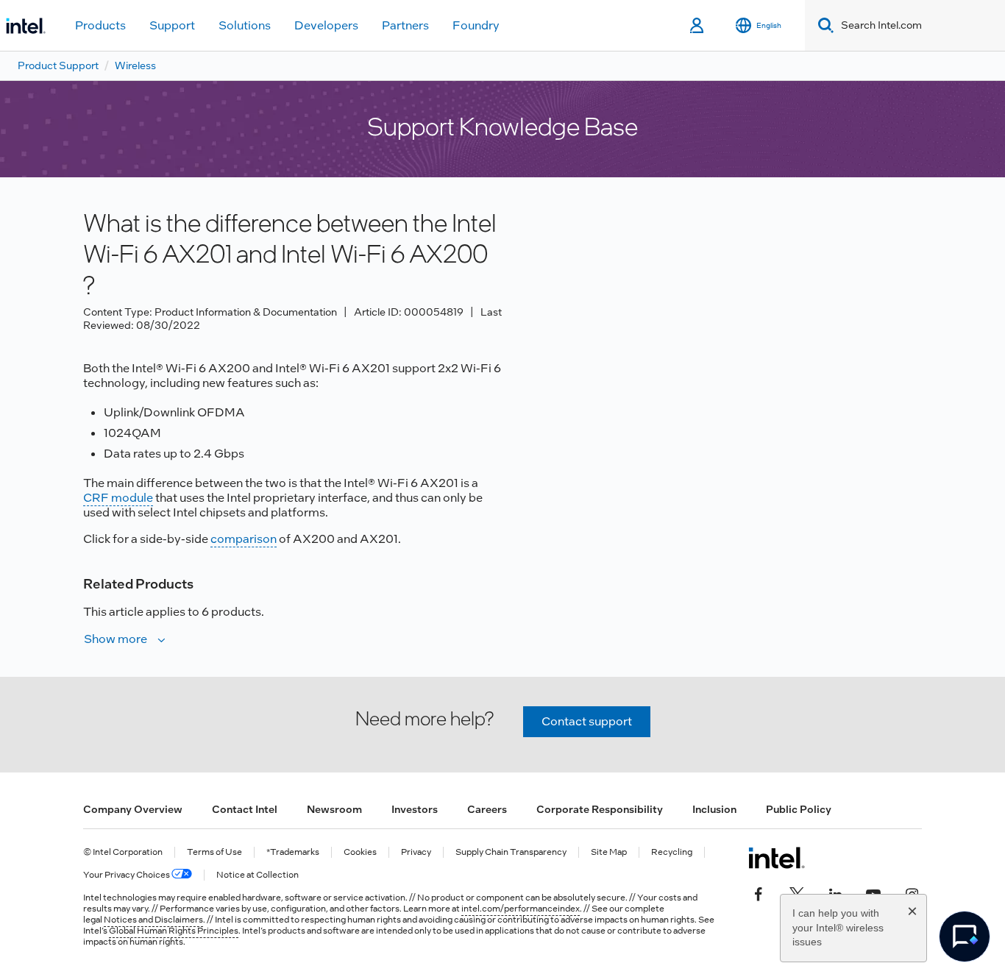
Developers (326, 25)
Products (100, 25)
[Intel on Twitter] (796, 893)
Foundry (476, 25)
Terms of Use (214, 852)
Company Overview (132, 809)
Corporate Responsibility (599, 809)
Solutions (245, 25)
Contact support (586, 721)
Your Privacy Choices (127, 875)
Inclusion (714, 809)
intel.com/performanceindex (520, 908)
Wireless (135, 65)
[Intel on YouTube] (873, 893)
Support (172, 25)
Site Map (609, 852)
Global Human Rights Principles (173, 931)
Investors (414, 809)
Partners (405, 25)
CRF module (118, 497)
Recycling (671, 852)
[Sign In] (698, 25)
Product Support (58, 65)
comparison (243, 539)
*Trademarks (292, 852)
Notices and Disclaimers (153, 920)
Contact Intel (244, 809)
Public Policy (798, 809)
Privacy (416, 852)
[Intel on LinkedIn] (835, 893)
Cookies (360, 852)
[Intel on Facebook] (758, 893)
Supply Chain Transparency (511, 852)
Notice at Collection (257, 875)
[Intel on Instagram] (911, 893)
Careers (487, 809)
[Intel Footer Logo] (776, 858)
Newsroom (334, 809)
